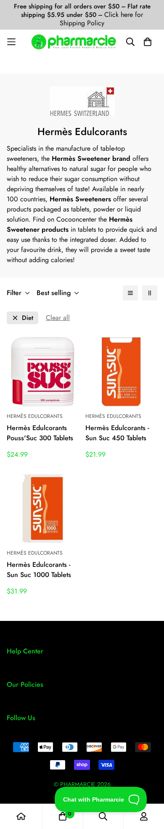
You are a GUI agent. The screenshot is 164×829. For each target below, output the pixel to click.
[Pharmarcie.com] (74, 42)
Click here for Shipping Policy (101, 19)
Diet (27, 318)
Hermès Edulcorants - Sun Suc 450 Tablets (117, 433)
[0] (62, 816)
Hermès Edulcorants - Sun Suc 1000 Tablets (39, 570)
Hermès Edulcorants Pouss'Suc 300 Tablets (40, 433)
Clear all (58, 317)
